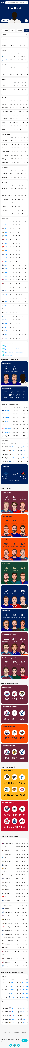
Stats (12, 30)
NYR (6, 294)
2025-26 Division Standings (10, 404)
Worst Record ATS (8, 802)
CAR (6, 239)
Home (4, 1033)
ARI (6, 228)
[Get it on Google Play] (14, 1045)
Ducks (6, 882)
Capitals (7, 951)
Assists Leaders (7, 516)
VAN (6, 327)
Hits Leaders (6, 563)
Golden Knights (9, 875)
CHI (6, 250)
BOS (6, 232)
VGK (6, 331)
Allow (24, 1041)
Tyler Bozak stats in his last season (14, 349)
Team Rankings (6, 388)
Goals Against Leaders (9, 634)
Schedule (5, 441)
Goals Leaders (6, 492)
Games (19, 30)
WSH (6, 338)
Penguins (7, 944)
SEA (6, 309)
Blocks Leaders (7, 587)
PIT (6, 305)
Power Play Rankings (8, 726)
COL (6, 254)
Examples (23, 1033)
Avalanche (8, 843)
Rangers (7, 966)
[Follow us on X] (18, 1045)
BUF (6, 236)
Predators (7, 861)
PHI (6, 302)
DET (6, 261)
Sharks (7, 889)
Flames (7, 897)
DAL (6, 258)
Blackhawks (8, 869)
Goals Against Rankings (9, 706)
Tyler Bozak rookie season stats (13, 352)
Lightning (7, 417)
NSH (6, 287)
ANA (6, 225)
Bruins (6, 421)
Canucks (7, 900)
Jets (6, 865)
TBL (6, 320)
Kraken (7, 893)
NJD (6, 283)
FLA (6, 269)
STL (6, 56)
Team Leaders (6, 363)
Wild (6, 850)
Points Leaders (6, 540)
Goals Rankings (7, 687)
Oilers (6, 878)
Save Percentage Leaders (10, 658)
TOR (6, 60)
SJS (6, 312)
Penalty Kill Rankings (8, 745)
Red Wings (8, 428)
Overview (5, 30)
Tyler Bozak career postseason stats (15, 346)
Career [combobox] (4, 34)
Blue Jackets (8, 955)
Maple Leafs (5, 20)
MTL (6, 280)
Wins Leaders (6, 610)
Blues (6, 858)
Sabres (7, 410)
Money (10, 1033)
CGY (6, 247)
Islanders (7, 958)
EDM (6, 265)
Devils (6, 962)
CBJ (6, 243)
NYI (6, 291)
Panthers (7, 432)
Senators (7, 425)
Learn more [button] (15, 1042)
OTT (6, 298)
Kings (6, 886)
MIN (6, 276)
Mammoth (8, 854)
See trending (8, 355)
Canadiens (8, 414)
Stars (6, 847)
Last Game (5, 466)
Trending (16, 1033)
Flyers (6, 948)
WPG (6, 334)
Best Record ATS (7, 771)
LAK (6, 272)
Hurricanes (8, 940)
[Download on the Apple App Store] (10, 1045)
